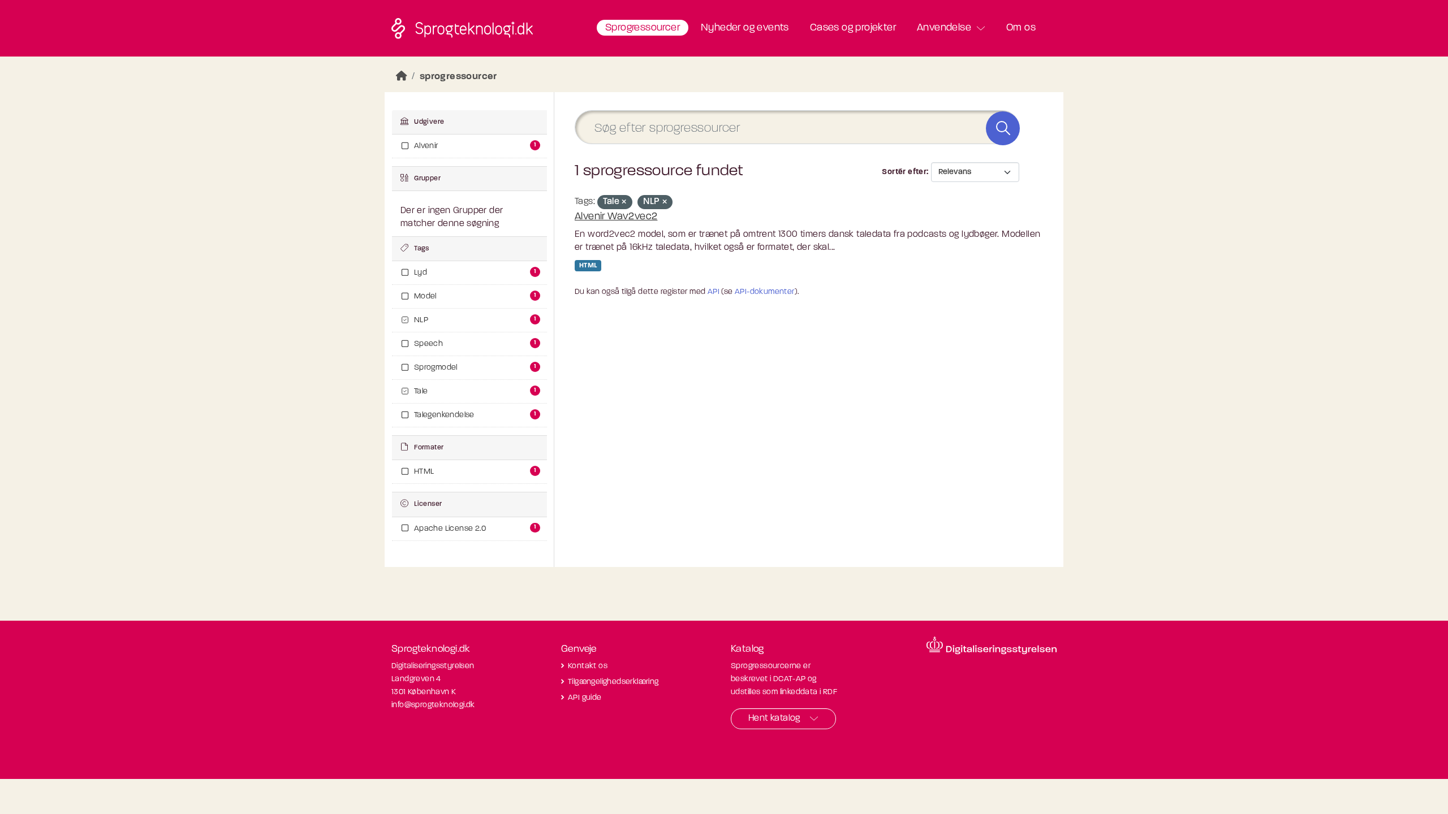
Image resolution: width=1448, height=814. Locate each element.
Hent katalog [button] (774, 718)
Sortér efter (904, 172)
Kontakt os (587, 666)
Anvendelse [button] (944, 28)
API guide (585, 698)
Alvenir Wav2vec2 (616, 217)
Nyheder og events (745, 28)
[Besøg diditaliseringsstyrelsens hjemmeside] (991, 646)
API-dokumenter (765, 292)
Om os (1021, 28)
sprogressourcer (458, 76)
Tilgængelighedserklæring (613, 682)
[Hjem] (401, 76)
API (713, 292)
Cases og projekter (853, 28)
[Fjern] (624, 203)
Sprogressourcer (642, 28)
